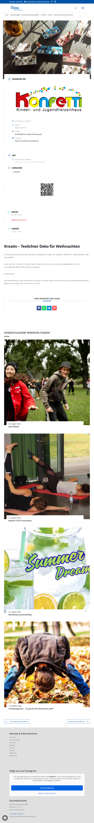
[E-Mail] (54, 308)
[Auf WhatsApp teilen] (44, 308)
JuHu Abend (13, 426)
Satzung (12, 745)
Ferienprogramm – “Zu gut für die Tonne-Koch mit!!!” (31, 708)
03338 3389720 (20, 128)
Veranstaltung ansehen (19, 721)
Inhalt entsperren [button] (47, 788)
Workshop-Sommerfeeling (19, 614)
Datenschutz (13, 756)
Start (6, 15)
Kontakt (11, 748)
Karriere (12, 750)
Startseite (12, 737)
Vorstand (12, 742)
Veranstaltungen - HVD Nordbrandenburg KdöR (25, 15)
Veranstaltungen (14, 740)
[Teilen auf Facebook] (39, 308)
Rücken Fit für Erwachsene (20, 520)
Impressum (13, 753)
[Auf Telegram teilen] (49, 308)
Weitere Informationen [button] (47, 793)
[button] (5, 818)
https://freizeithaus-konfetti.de (27, 141)
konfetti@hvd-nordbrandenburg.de (28, 134)
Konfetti (43, 15)
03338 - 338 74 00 (18, 814)
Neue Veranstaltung (76, 721)
